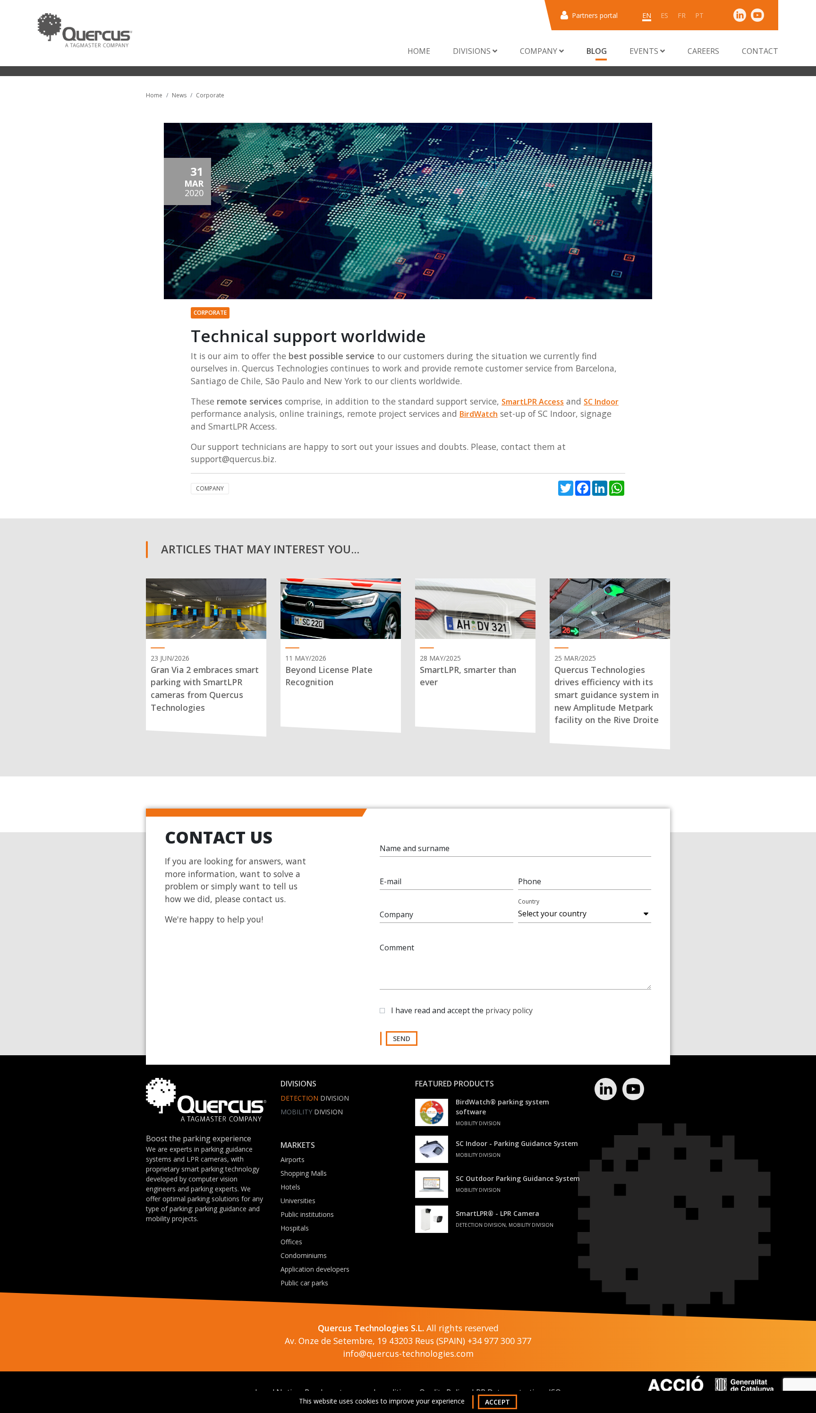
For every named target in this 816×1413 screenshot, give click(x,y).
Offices (291, 1241)
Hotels (290, 1186)
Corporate (210, 95)
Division (314, 1098)
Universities (297, 1200)
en (646, 15)
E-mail (390, 881)
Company (210, 488)
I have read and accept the (462, 1010)
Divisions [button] (473, 51)
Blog (596, 51)
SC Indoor (601, 401)
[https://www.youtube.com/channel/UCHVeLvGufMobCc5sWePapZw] (757, 15)
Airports (292, 1159)
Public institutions (307, 1214)
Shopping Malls (303, 1173)
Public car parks (304, 1282)
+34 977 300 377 (499, 1340)
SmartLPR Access (533, 401)
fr (682, 15)
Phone (529, 881)
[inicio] (85, 30)
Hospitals (294, 1227)
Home (419, 51)
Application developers (314, 1269)
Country (528, 901)
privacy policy (509, 1010)
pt (699, 15)
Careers (703, 51)
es (664, 15)
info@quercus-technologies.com (408, 1353)
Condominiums (303, 1255)
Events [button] (644, 51)
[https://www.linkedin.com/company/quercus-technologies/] (740, 15)
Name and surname (415, 848)
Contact (760, 51)
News (179, 95)
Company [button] (539, 51)
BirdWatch (478, 414)
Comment (397, 947)
